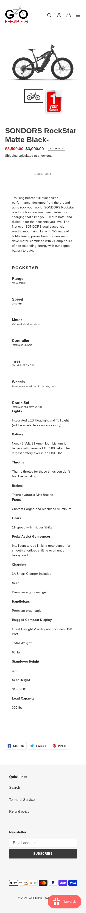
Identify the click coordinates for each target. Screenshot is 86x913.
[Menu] (78, 15)
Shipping (11, 155)
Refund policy (19, 811)
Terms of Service (22, 799)
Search (14, 787)
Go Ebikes (35, 898)
